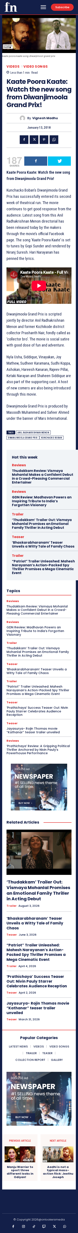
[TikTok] (34, 1227)
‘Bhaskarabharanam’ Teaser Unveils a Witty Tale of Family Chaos (43, 544)
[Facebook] (24, 139)
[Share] (35, 161)
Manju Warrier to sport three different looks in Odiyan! (20, 1172)
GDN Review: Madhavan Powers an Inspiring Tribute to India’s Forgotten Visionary (42, 501)
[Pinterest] (44, 139)
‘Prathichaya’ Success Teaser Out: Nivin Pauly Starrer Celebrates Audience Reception (37, 711)
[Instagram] (24, 1227)
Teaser (18, 536)
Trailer (18, 514)
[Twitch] (44, 1227)
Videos (13, 66)
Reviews (19, 465)
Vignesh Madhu (45, 118)
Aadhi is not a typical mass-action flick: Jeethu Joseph (58, 1172)
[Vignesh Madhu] (23, 118)
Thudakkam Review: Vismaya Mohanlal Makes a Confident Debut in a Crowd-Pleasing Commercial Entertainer (42, 476)
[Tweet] (59, 161)
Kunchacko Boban (51, 438)
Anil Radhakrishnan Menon (33, 432)
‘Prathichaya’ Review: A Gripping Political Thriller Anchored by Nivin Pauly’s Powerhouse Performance (38, 749)
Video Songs (35, 66)
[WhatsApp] (54, 139)
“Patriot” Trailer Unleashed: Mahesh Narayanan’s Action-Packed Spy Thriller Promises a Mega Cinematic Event (43, 567)
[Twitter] (34, 139)
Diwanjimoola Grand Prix (23, 438)
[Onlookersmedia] (10, 7)
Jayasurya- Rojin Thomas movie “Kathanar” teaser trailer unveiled (33, 730)
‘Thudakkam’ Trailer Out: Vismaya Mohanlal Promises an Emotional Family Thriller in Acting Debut (42, 524)
